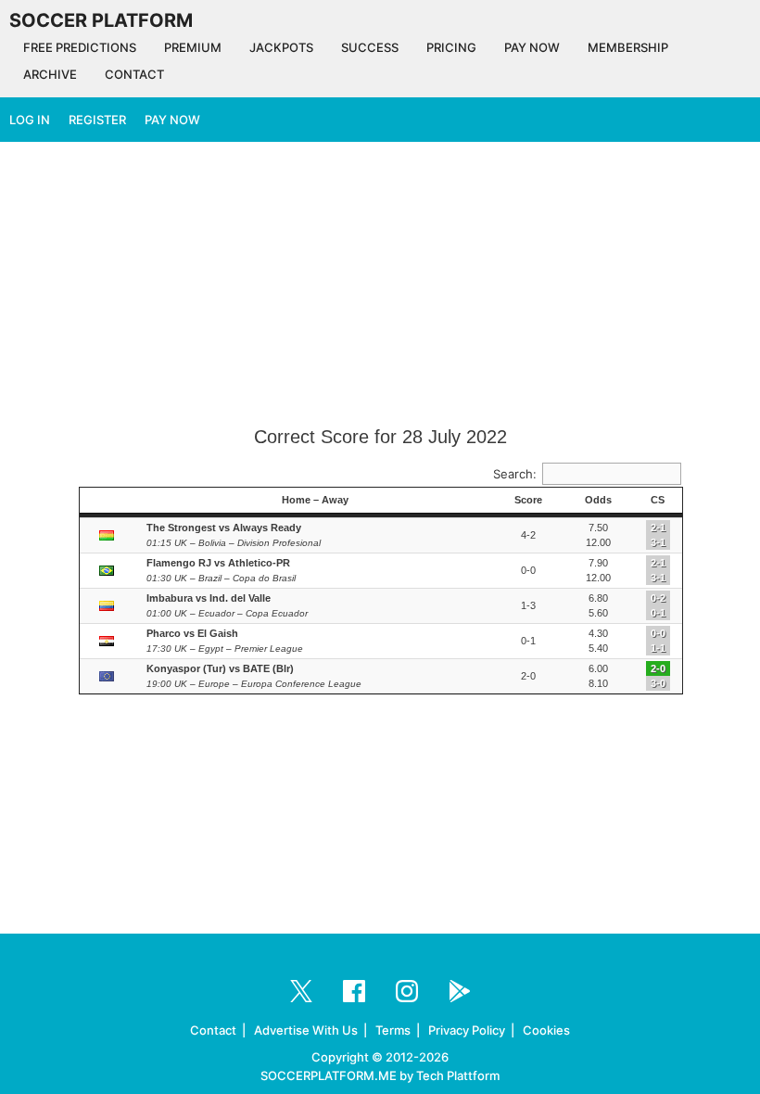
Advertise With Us (306, 1030)
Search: (515, 473)
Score (528, 499)
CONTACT (134, 74)
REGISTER (97, 119)
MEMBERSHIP (628, 47)
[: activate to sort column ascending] (108, 501)
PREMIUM (193, 47)
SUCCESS (370, 47)
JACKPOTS (281, 47)
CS (657, 499)
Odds (598, 499)
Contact (213, 1030)
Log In (29, 119)
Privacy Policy (466, 1030)
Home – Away (315, 499)
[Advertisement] (380, 285)
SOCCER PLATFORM (101, 20)
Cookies (546, 1030)
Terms (393, 1030)
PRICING (451, 47)
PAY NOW (532, 47)
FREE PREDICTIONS (79, 47)
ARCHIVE (50, 74)
